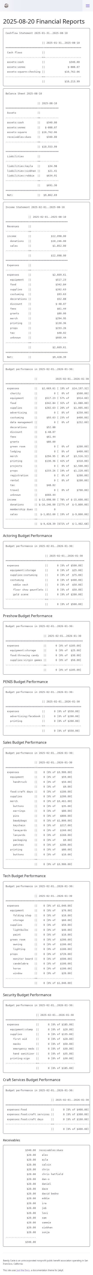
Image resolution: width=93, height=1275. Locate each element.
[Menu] (87, 5)
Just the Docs (23, 1270)
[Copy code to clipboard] (86, 32)
